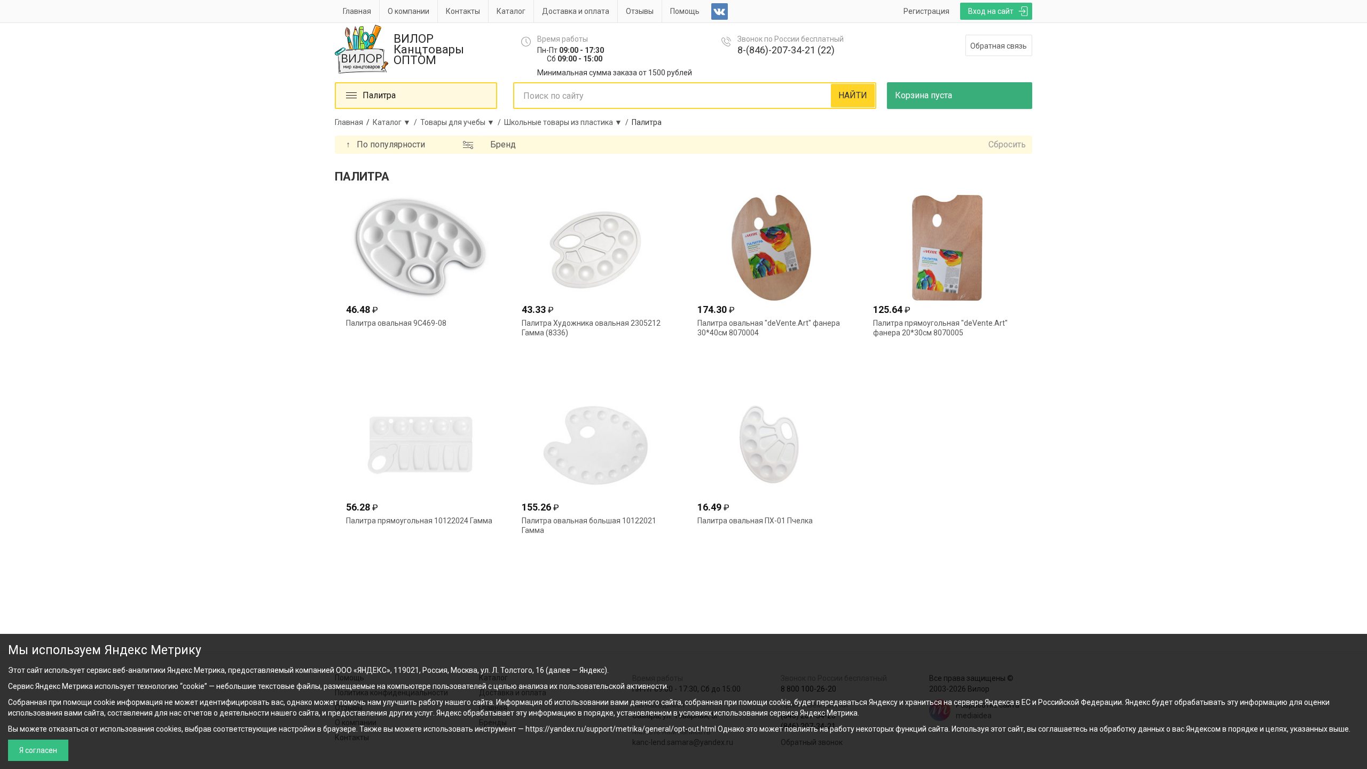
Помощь (685, 11)
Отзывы (640, 11)
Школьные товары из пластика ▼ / (568, 122)
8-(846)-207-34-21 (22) (786, 50)
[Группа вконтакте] (719, 11)
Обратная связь (998, 46)
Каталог (511, 11)
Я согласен (38, 750)
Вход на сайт (991, 11)
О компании (408, 11)
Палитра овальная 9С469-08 (396, 323)
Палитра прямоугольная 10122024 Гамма (419, 520)
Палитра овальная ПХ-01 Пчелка (755, 520)
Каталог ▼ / (396, 122)
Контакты (463, 11)
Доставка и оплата (575, 11)
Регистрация (926, 11)
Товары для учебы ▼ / (462, 122)
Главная (357, 11)
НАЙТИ (852, 95)
